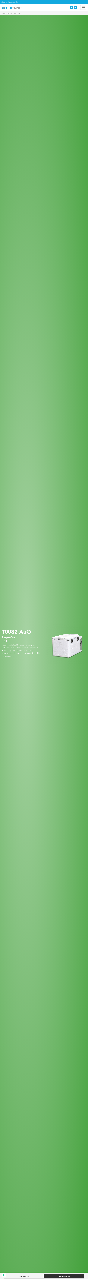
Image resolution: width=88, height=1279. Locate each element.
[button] (24, 1276)
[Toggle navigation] (83, 7)
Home (3, 13)
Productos (9, 13)
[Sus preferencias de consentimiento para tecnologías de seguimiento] (4, 1275)
